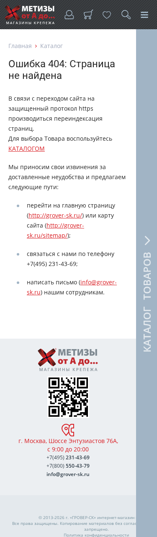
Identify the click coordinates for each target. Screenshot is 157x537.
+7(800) (68, 465)
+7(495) (68, 457)
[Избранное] (106, 14)
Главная (20, 46)
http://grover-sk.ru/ (55, 215)
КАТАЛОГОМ (26, 148)
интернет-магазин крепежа (125, 517)
